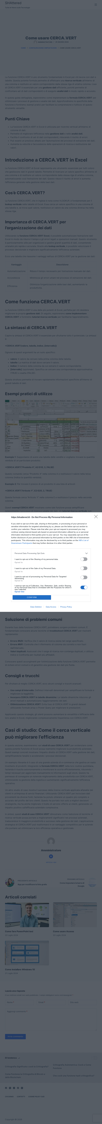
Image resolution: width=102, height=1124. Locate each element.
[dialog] (51, 562)
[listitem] (51, 553)
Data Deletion (36, 607)
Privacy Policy (66, 607)
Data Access (51, 607)
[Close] (96, 517)
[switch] (83, 559)
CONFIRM (32, 597)
